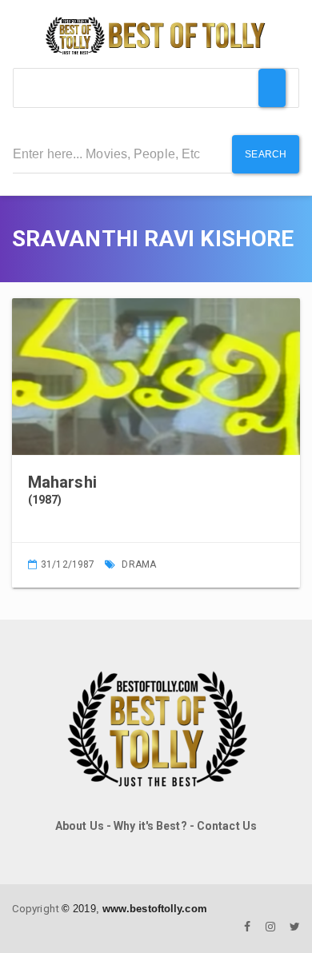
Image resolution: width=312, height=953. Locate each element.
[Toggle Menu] (272, 88)
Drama (139, 564)
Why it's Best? (150, 825)
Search (265, 154)
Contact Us (227, 825)
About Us (79, 825)
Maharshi (62, 482)
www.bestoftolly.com (154, 909)
